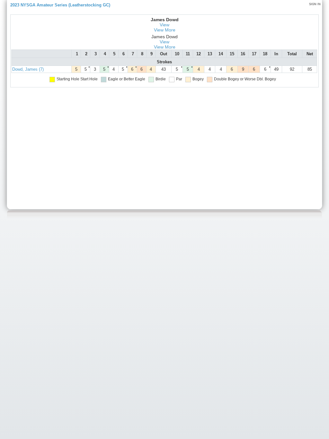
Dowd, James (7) (28, 69)
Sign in (315, 4)
